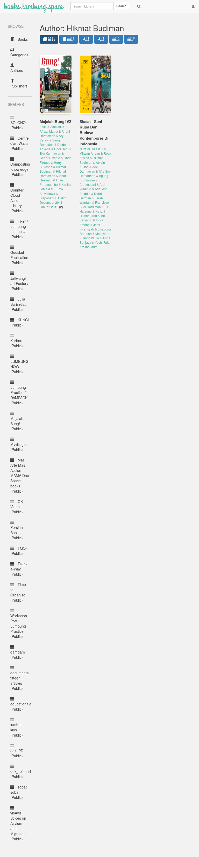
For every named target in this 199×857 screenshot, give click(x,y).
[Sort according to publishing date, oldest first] (131, 39)
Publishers (18, 86)
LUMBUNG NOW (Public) (19, 366)
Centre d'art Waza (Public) (19, 143)
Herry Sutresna (51, 164)
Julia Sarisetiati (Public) (18, 304)
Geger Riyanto (50, 157)
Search (121, 6)
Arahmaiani (88, 184)
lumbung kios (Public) (17, 730)
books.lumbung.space (33, 6)
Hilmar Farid (88, 215)
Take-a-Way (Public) (18, 569)
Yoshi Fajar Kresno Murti (95, 244)
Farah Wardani (91, 200)
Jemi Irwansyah (90, 226)
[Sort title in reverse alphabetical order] (101, 39)
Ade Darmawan (89, 169)
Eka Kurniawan (50, 153)
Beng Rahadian (50, 142)
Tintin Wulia (90, 238)
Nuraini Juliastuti (91, 149)
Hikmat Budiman (91, 159)
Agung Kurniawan (94, 177)
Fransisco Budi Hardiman (94, 204)
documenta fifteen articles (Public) (19, 680)
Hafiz (99, 211)
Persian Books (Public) (16, 532)
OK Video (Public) (16, 506)
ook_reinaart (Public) (20, 774)
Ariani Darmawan (55, 133)
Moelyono (102, 233)
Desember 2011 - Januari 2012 (52, 204)
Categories (19, 54)
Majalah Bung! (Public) (16, 423)
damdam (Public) (17, 654)
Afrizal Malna (49, 131)
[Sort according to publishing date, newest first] (116, 39)
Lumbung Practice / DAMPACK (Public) (18, 395)
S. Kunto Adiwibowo (51, 191)
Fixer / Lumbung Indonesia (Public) (19, 229)
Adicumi (56, 126)
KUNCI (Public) (19, 322)
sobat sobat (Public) (18, 792)
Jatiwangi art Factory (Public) (19, 283)
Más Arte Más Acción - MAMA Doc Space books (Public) (19, 475)
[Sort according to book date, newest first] (49, 39)
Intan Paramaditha (51, 182)
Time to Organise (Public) (18, 592)
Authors (16, 70)
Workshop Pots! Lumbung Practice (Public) (18, 626)
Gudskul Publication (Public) (19, 257)
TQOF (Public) (19, 551)
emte (43, 126)
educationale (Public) (20, 706)
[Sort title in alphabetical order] (86, 39)
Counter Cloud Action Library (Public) (17, 200)
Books (22, 39)
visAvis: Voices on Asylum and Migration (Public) (18, 825)
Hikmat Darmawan (53, 173)
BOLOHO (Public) (18, 125)
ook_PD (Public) (16, 753)
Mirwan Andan (90, 153)
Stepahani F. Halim (53, 198)
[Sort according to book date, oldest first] (68, 39)
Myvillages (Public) (18, 447)
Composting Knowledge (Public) (20, 169)
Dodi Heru (61, 149)
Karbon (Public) (16, 343)
